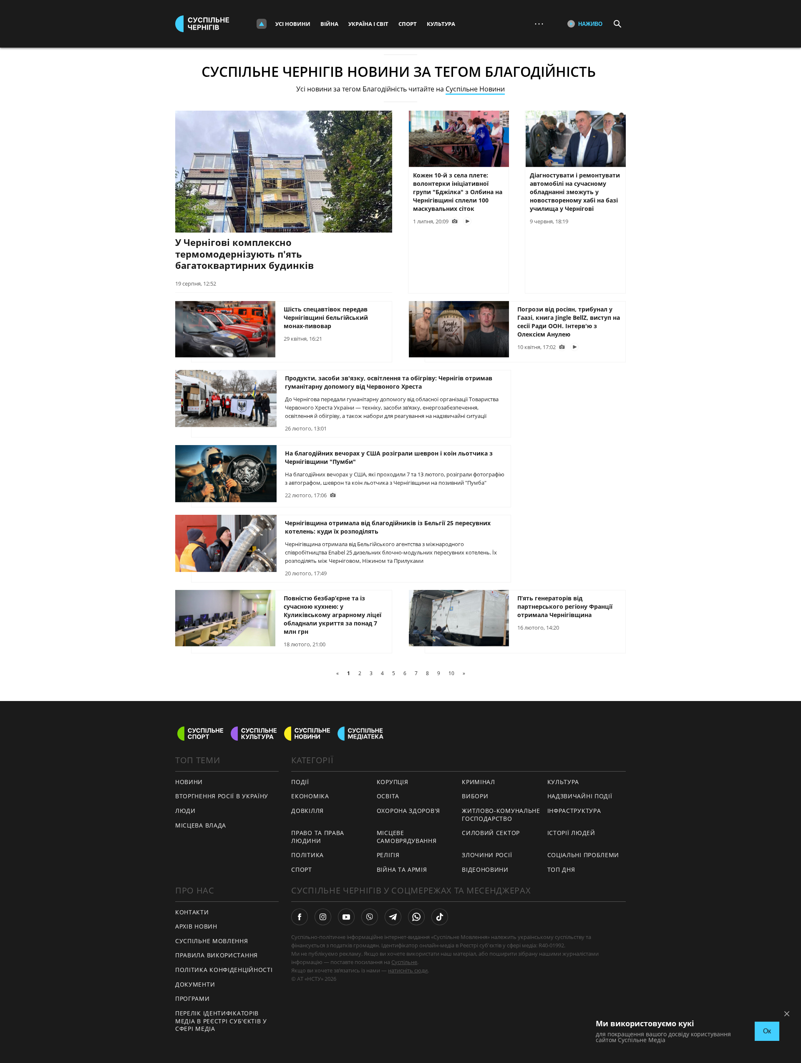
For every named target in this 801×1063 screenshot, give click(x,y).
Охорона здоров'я (408, 811)
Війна (329, 24)
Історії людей (571, 833)
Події (300, 782)
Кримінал (478, 782)
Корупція (392, 782)
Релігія (388, 855)
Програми (192, 998)
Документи (195, 984)
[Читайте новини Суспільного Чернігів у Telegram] (393, 917)
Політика (307, 855)
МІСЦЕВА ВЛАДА (200, 825)
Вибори (475, 796)
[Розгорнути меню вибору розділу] (262, 24)
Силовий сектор (491, 833)
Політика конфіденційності (224, 970)
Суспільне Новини (475, 89)
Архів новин (196, 926)
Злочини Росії (487, 855)
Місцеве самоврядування (407, 837)
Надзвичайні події (579, 796)
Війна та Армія (402, 869)
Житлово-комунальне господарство (501, 815)
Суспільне (404, 962)
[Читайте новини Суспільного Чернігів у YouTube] (346, 917)
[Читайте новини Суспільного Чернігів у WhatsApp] (416, 917)
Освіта (388, 796)
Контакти (192, 912)
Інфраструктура (574, 811)
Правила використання (216, 955)
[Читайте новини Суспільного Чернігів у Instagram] (323, 917)
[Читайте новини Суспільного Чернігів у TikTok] (439, 917)
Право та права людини (317, 837)
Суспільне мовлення (211, 941)
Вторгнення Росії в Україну (221, 796)
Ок (767, 1031)
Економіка (310, 796)
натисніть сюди (408, 970)
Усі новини (292, 24)
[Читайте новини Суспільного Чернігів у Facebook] (299, 917)
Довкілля (307, 811)
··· (539, 23)
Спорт (407, 24)
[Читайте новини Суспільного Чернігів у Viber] (369, 917)
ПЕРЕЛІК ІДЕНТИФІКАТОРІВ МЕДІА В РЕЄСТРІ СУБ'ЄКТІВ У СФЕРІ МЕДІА (221, 1021)
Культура (441, 24)
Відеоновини (485, 869)
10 (451, 673)
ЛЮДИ (185, 811)
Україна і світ (368, 24)
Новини (189, 782)
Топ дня (561, 869)
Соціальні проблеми (583, 855)
